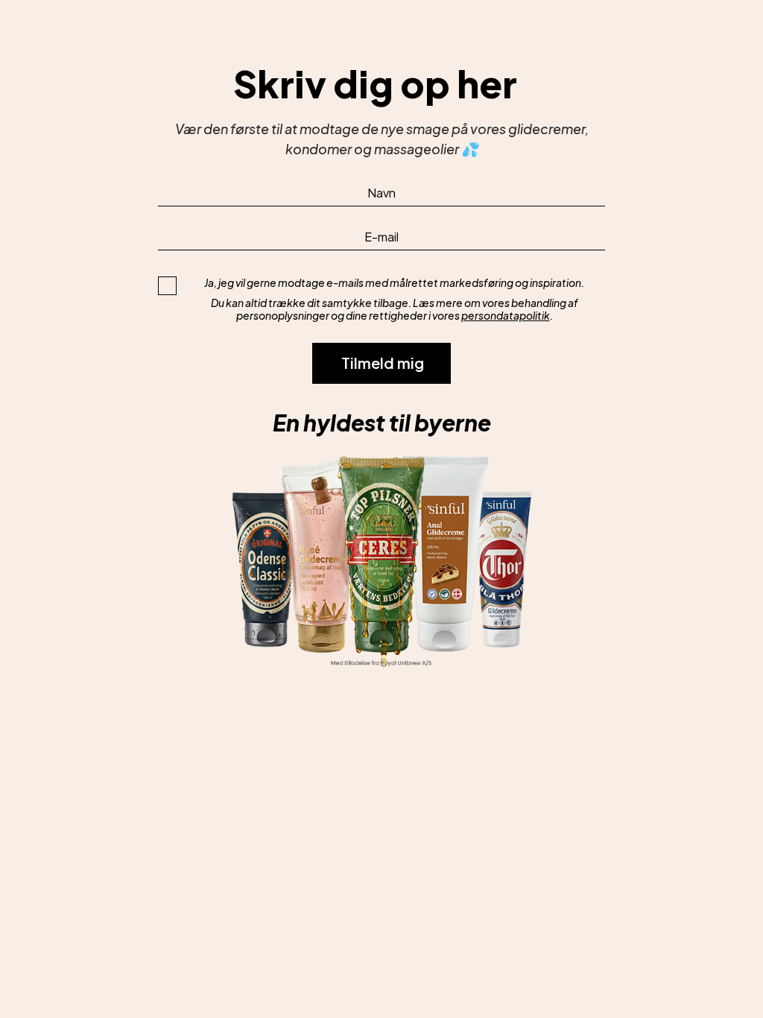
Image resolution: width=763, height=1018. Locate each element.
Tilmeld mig (382, 362)
